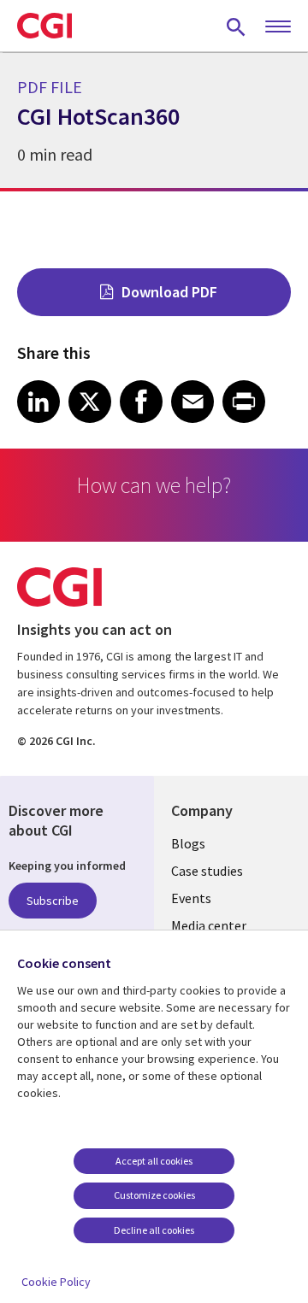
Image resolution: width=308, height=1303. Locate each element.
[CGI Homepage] (44, 25)
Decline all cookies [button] (154, 1230)
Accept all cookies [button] (154, 1160)
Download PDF (169, 292)
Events (191, 898)
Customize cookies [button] (154, 1195)
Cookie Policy (56, 1281)
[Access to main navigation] (278, 27)
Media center (208, 925)
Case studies (207, 870)
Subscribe (53, 900)
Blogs (188, 843)
